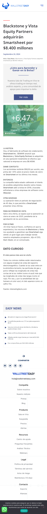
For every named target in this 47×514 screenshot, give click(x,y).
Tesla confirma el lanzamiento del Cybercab (22, 333)
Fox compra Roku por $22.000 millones (21, 343)
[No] (43, 507)
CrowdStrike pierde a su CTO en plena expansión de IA (24, 322)
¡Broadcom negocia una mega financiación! (22, 317)
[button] (5, 366)
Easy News (11, 58)
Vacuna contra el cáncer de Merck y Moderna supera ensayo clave (23, 328)
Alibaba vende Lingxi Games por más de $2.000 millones (23, 338)
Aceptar (24, 511)
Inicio (5, 58)
